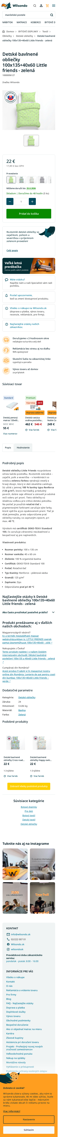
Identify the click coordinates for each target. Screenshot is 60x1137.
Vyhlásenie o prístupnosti (20, 1066)
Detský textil (28, 819)
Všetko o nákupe (15, 977)
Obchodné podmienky (18, 1020)
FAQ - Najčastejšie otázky (19, 1003)
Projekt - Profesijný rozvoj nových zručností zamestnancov (24, 1048)
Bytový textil (28, 815)
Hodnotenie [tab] (23, 447)
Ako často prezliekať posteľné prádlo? (25, 612)
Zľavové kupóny (14, 1037)
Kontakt (10, 981)
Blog (8, 998)
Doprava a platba (15, 1007)
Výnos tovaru (13, 1016)
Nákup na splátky (15, 1058)
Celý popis (12, 250)
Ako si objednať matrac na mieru (24, 1029)
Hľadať (51, 14)
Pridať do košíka (29, 213)
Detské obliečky (26, 697)
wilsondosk (17, 949)
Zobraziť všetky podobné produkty (29, 786)
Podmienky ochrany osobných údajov (26, 1071)
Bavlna (22, 710)
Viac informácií (11, 1111)
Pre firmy (11, 994)
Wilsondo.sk (17, 944)
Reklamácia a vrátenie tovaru (22, 990)
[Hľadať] (35, 5)
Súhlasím (29, 1129)
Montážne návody (16, 1062)
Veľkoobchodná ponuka (19, 1053)
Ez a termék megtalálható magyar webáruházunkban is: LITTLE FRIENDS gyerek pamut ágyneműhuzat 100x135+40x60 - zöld (27, 639)
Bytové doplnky (29, 806)
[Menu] (53, 5)
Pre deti (29, 811)
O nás (9, 985)
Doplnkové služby (15, 1011)
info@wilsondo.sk (20, 934)
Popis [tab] (8, 447)
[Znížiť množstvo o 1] (9, 201)
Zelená (22, 714)
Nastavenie (29, 1119)
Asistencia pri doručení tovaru (22, 1042)
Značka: (11, 82)
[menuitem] (7, 22)
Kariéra (10, 1033)
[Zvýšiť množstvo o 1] (32, 201)
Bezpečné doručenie (17, 1024)
